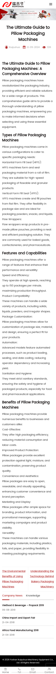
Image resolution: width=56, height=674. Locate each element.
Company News (12, 596)
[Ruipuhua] (13, 4)
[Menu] (51, 4)
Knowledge (33, 596)
